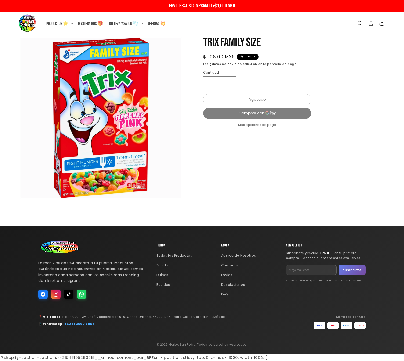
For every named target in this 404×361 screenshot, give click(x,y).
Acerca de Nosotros (238, 255)
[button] (59, 23)
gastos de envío (223, 64)
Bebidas (163, 284)
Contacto (229, 265)
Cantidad (211, 72)
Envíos (226, 275)
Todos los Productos (174, 255)
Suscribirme (352, 270)
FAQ (224, 294)
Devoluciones (233, 284)
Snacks (162, 265)
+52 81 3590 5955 (80, 324)
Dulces (162, 275)
